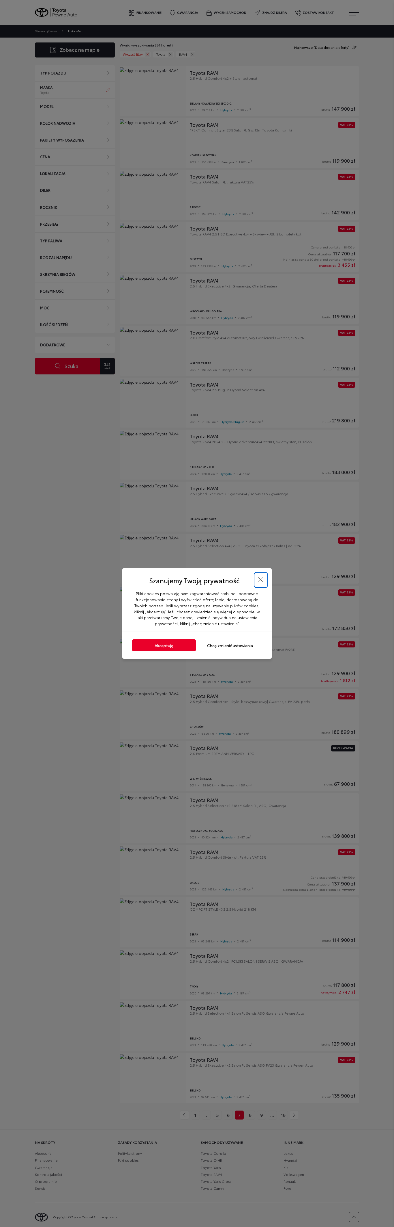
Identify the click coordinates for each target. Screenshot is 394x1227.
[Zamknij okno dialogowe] (261, 580)
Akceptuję (164, 645)
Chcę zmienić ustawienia (230, 645)
